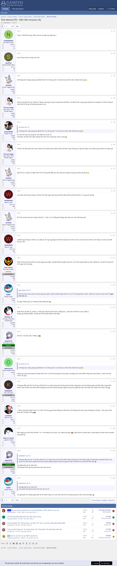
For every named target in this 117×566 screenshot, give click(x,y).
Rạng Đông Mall (12, 519)
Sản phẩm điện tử (28, 519)
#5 (114, 122)
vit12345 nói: (22, 127)
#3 (114, 76)
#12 (114, 285)
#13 (114, 307)
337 (13, 26)
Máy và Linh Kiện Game (29, 512)
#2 (114, 53)
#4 (114, 98)
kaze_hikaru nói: (23, 290)
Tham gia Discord (17, 9)
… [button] (9, 26)
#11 (114, 258)
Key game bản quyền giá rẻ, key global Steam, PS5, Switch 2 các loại (35, 510)
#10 (114, 235)
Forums (5, 9)
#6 (114, 144)
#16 (114, 381)
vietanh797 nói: (23, 483)
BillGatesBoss (11, 512)
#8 (114, 191)
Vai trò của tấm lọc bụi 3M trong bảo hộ (24, 536)
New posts (4, 13)
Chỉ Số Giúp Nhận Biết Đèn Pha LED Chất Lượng (24, 516)
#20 (114, 478)
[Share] (111, 31)
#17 (114, 406)
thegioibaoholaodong (13, 538)
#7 (114, 168)
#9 (114, 213)
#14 (114, 331)
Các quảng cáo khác (32, 538)
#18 (114, 428)
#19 (114, 451)
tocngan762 (10, 525)
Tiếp (17, 26)
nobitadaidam (7, 23)
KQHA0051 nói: (23, 456)
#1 (114, 31)
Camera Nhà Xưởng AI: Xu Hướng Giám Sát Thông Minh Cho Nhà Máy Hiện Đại (34, 529)
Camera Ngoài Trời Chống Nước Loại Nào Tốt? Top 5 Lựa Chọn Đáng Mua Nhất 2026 (36, 523)
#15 (114, 359)
